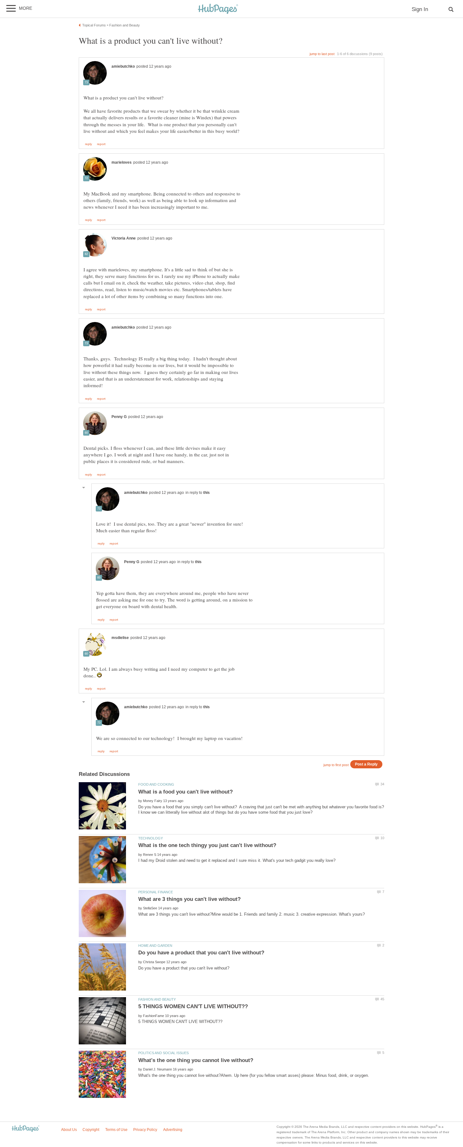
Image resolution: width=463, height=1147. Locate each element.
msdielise (120, 638)
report (101, 144)
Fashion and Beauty (157, 999)
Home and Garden (155, 945)
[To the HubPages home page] (25, 1129)
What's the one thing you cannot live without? (195, 1060)
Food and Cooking (156, 784)
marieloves (121, 162)
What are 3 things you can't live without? (189, 899)
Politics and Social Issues (163, 1053)
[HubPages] (217, 9)
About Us (69, 1129)
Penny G (119, 417)
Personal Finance (155, 892)
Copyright (91, 1129)
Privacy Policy (145, 1129)
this (206, 492)
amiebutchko (123, 66)
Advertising (172, 1129)
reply (88, 144)
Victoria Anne (123, 238)
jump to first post (336, 765)
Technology (150, 838)
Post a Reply (366, 764)
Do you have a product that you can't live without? (201, 953)
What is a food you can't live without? (185, 792)
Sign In (420, 9)
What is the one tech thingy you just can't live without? (207, 845)
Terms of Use (116, 1129)
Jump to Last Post (322, 54)
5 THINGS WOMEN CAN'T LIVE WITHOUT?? (193, 1006)
